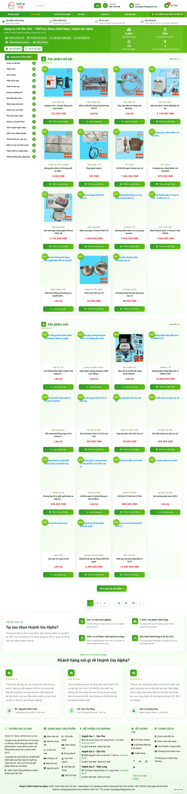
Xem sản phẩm (15, 49)
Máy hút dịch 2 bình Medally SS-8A (165, 107)
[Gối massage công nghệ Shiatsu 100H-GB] (58, 207)
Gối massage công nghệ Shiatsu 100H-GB (58, 232)
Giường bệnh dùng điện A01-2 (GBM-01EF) (165, 372)
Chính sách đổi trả (165, 736)
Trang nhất (13, 14)
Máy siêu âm (52, 736)
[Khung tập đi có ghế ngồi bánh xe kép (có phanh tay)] (58, 473)
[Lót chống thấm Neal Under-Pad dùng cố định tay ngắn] (58, 348)
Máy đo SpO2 (53, 768)
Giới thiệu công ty (142, 739)
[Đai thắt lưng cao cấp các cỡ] (165, 410)
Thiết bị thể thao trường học (19, 42)
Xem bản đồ (87, 743)
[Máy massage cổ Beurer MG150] (94, 207)
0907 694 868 (89, 746)
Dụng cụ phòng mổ (21, 92)
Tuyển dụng (140, 753)
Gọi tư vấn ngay (34, 49)
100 (133, 603)
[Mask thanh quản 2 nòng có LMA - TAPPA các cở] (165, 207)
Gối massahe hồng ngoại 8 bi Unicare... (58, 435)
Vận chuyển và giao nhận (169, 746)
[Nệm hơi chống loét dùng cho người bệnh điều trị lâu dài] (58, 270)
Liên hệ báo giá (95, 121)
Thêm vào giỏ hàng (60, 121)
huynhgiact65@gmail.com (122, 789)
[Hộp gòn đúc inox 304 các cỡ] (129, 410)
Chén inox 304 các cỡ (94, 293)
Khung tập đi (70, 753)
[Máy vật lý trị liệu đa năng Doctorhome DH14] (129, 348)
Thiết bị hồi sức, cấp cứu (21, 139)
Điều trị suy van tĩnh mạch (21, 145)
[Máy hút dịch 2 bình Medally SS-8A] (165, 82)
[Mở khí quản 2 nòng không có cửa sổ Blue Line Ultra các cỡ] (94, 473)
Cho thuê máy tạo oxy (38, 38)
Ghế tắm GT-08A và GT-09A (129, 496)
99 (126, 603)
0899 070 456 (104, 761)
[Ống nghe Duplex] (94, 145)
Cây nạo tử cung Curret (58, 558)
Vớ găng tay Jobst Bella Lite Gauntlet (165, 169)
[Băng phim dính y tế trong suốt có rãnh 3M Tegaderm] (58, 145)
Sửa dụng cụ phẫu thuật (62, 38)
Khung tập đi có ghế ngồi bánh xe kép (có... (58, 497)
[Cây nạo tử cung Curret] (58, 535)
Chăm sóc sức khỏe (21, 110)
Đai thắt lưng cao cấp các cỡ (165, 433)
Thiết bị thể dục (42, 42)
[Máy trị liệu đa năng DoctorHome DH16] (94, 82)
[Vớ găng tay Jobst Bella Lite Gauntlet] (165, 145)
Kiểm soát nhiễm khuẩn (21, 133)
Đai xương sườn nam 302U (165, 496)
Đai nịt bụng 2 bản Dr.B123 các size (94, 435)
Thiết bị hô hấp (21, 80)
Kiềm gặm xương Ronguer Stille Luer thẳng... (94, 372)
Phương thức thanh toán (169, 751)
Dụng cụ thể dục (21, 63)
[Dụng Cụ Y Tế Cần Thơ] (16, 5)
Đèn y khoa (21, 74)
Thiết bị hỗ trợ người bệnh (21, 150)
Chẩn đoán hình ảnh (21, 104)
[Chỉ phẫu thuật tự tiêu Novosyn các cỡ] (129, 270)
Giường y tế (52, 758)
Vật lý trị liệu (70, 775)
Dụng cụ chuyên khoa (21, 121)
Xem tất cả (174, 58)
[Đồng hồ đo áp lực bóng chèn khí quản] (94, 535)
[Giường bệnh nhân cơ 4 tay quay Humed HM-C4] (129, 207)
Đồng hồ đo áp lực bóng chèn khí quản (94, 560)
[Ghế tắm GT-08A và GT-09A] (129, 473)
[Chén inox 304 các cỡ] (94, 270)
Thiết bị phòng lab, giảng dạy (21, 156)
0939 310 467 (104, 777)
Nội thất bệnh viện (21, 98)
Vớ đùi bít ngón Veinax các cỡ (129, 168)
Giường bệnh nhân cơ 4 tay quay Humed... (129, 232)
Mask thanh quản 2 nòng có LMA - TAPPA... (165, 232)
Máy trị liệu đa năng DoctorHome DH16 (94, 107)
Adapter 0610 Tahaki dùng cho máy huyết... (58, 107)
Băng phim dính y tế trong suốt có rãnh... (58, 169)
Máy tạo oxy (51, 763)
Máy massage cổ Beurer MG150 (94, 230)
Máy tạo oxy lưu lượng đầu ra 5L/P (129, 560)
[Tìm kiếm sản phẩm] (97, 5)
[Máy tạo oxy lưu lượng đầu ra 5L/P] (129, 535)
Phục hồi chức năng (21, 115)
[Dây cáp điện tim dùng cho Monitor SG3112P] (129, 82)
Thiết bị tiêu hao (21, 86)
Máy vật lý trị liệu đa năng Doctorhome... (129, 372)
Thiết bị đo (21, 69)
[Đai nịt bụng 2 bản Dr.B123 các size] (94, 410)
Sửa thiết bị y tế (83, 38)
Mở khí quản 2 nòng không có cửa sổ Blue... (94, 497)
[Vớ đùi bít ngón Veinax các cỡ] (129, 145)
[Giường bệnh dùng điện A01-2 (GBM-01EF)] (165, 348)
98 (119, 603)
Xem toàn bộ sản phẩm (111, 588)
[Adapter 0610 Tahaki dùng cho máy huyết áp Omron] (58, 82)
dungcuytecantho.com (71, 789)
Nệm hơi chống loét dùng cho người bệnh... (58, 294)
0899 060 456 (104, 746)
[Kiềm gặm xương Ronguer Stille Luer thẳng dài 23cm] (94, 348)
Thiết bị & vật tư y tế (16, 38)
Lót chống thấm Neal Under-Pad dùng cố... (58, 372)
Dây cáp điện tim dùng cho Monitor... (130, 107)
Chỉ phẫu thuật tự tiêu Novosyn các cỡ (129, 294)
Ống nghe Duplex (94, 168)
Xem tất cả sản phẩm (140, 777)
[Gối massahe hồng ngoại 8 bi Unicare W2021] (58, 410)
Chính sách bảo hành (166, 741)
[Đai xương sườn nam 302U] (165, 473)
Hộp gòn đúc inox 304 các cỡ (130, 433)
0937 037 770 (96, 789)
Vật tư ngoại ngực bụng (21, 127)
